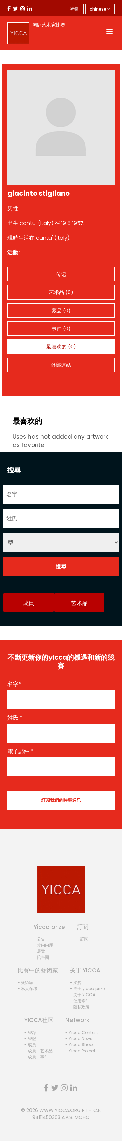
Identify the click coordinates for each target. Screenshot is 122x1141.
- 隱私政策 (79, 1007)
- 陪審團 (41, 957)
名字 (14, 684)
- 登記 (30, 1038)
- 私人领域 (27, 988)
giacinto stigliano (38, 193)
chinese (98, 9)
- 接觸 (75, 982)
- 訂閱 (82, 939)
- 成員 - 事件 (36, 1057)
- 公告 (39, 939)
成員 (28, 603)
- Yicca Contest (81, 1032)
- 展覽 (39, 951)
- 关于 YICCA (82, 995)
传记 (61, 274)
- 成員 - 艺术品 (38, 1051)
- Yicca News (79, 1038)
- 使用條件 (79, 1001)
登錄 (74, 9)
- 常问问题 (43, 945)
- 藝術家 (25, 982)
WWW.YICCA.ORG (60, 1110)
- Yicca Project (80, 1051)
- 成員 (30, 1045)
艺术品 (79, 603)
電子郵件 (20, 751)
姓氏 (14, 718)
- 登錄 (30, 1032)
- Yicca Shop (79, 1045)
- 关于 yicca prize (87, 988)
